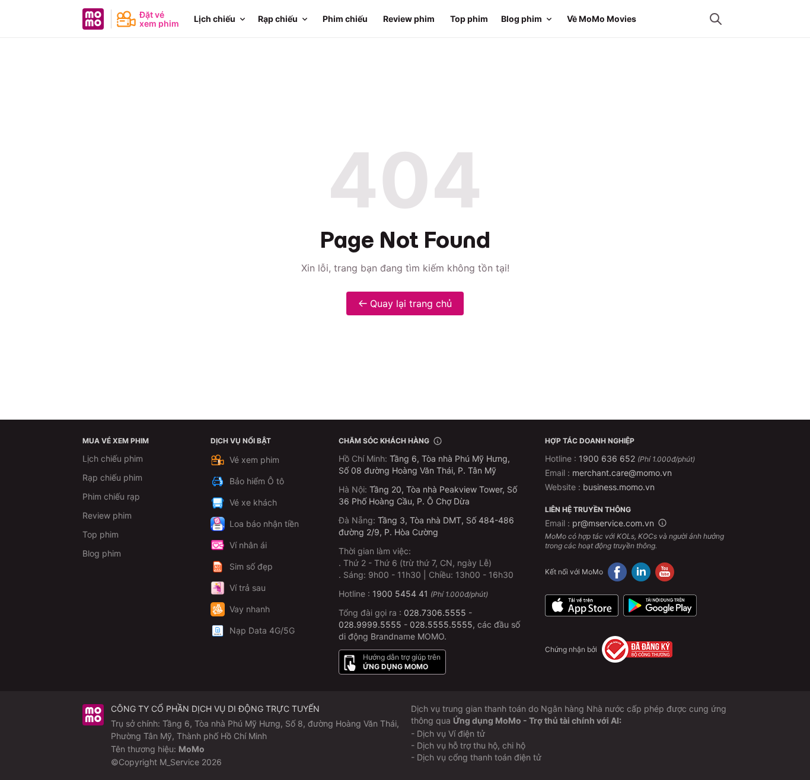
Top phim (469, 19)
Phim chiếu (345, 19)
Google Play (660, 605)
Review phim (409, 19)
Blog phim (521, 19)
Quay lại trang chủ (411, 303)
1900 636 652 (637, 458)
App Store (581, 605)
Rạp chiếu (278, 19)
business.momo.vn (619, 487)
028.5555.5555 (441, 624)
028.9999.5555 (370, 624)
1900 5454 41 (400, 594)
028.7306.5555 (435, 613)
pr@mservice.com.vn (613, 523)
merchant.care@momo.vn (622, 473)
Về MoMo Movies (601, 19)
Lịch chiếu (214, 19)
